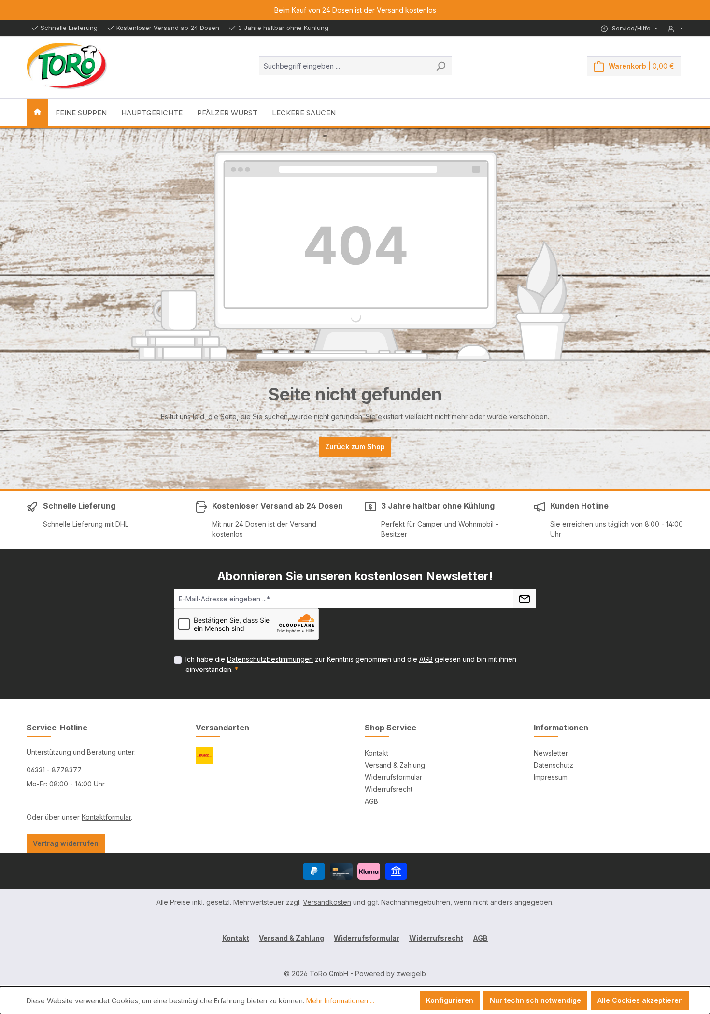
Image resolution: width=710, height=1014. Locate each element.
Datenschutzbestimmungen (270, 659)
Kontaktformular (106, 817)
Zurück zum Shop (355, 447)
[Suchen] (440, 65)
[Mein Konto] (675, 28)
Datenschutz (553, 765)
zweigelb (411, 974)
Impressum (551, 777)
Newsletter (551, 753)
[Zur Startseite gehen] (67, 66)
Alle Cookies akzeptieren (640, 1000)
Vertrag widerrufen (66, 843)
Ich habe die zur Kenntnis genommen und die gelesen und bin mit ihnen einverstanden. (350, 664)
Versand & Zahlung (395, 765)
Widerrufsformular (393, 777)
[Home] (37, 112)
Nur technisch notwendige (535, 1000)
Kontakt (376, 753)
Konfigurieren (449, 1000)
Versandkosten (327, 902)
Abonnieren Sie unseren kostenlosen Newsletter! (355, 576)
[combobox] (344, 65)
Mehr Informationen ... (340, 1001)
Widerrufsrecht (388, 789)
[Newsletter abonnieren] (524, 598)
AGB (426, 659)
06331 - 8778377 (54, 770)
